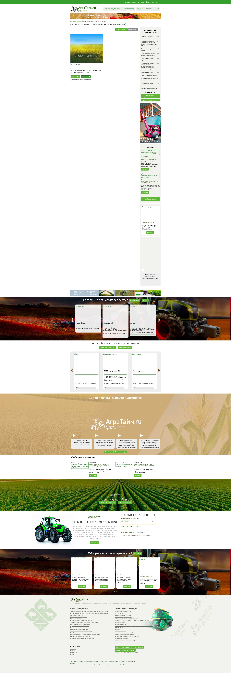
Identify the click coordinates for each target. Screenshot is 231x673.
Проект (149, 9)
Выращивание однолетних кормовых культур (126, 618)
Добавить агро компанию (107, 347)
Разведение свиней (120, 622)
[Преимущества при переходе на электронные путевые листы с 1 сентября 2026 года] (80, 469)
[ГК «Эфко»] (104, 565)
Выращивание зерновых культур (150, 49)
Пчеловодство (118, 642)
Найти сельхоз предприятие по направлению (129, 647)
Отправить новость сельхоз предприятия (150, 198)
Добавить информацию (99, 2)
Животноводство (119, 613)
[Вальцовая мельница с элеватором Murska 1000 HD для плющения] (150, 176)
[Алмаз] (115, 313)
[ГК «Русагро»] (126, 565)
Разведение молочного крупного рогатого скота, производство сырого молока (150, 74)
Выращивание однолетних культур (150, 79)
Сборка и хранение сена (104, 440)
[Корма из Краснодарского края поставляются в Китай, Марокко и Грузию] (124, 469)
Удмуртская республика (153, 2)
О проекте (73, 649)
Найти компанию (132, 29)
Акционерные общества (76, 615)
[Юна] (142, 313)
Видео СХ (140, 9)
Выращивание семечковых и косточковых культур (127, 636)
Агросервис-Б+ (126, 518)
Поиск (157, 9)
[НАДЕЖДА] (86, 48)
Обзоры (145, 300)
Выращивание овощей (150, 83)
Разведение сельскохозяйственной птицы (150, 87)
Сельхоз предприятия (112, 9)
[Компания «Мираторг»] (81, 565)
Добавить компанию (121, 29)
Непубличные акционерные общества (80, 633)
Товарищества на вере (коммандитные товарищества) (84, 622)
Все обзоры (108, 452)
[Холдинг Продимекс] (150, 213)
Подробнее (145, 169)
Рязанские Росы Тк (127, 526)
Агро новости (129, 9)
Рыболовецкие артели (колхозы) (78, 617)
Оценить (74, 76)
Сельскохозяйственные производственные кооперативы (85, 634)
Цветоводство (118, 629)
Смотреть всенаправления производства (150, 96)
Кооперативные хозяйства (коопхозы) (80, 624)
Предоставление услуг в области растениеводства (150, 54)
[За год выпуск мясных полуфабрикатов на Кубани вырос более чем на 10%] (150, 153)
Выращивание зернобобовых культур (124, 634)
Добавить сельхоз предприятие (134, 2)
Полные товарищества (76, 618)
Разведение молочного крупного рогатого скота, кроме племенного (132, 620)
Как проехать (85, 76)
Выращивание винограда (121, 638)
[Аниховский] (88, 313)
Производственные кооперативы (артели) (81, 620)
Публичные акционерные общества (79, 626)
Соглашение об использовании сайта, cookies (126, 652)
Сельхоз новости (77, 2)
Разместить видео (120, 452)
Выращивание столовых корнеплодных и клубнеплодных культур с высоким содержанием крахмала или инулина (150, 66)
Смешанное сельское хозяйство (150, 37)
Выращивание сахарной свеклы (123, 615)
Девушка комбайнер (126, 440)
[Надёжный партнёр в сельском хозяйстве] (149, 565)
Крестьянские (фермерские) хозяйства (80, 636)
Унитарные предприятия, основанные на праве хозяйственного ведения (89, 611)
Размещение (73, 652)
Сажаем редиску (81, 440)
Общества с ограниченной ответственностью (82, 638)
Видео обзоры (134, 300)
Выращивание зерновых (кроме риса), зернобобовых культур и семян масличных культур (150, 43)
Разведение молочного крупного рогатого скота (150, 59)
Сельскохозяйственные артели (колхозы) (81, 631)
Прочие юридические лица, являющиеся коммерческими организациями (89, 613)
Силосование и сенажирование (150, 275)
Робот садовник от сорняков (149, 440)
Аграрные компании (125, 347)
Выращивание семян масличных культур (125, 640)
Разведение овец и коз (120, 624)
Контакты (72, 650)
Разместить (87, 2)
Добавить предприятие (150, 100)
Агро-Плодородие (127, 532)
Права (72, 654)
